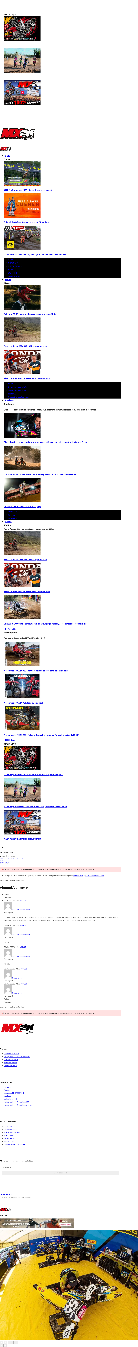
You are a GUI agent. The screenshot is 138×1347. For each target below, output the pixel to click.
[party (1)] (22, 185)
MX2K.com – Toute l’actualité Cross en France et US (11, 858)
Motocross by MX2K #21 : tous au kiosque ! (23, 703)
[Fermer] (1, 1342)
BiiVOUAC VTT (9, 1141)
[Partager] (5, 1342)
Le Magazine (10, 629)
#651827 (23, 947)
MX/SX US (13, 263)
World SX (12, 273)
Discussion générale (4, 862)
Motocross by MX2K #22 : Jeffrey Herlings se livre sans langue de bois (36, 670)
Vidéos (8, 521)
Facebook (7, 1090)
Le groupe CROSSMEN (13, 8)
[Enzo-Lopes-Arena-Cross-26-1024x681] (22, 501)
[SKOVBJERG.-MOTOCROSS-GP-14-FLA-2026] (22, 618)
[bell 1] (22, 309)
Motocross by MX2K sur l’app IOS (16, 1102)
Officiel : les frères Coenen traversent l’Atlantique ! (27, 222)
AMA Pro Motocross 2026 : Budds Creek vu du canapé (28, 190)
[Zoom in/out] (15, 1342)
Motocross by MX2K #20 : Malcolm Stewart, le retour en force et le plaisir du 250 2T (42, 735)
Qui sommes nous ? (11, 1053)
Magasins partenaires (19, 397)
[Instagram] (5, 116)
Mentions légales (10, 1062)
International (14, 276)
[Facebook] (5, 114)
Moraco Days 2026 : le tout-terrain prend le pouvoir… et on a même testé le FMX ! (40, 474)
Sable (11, 269)
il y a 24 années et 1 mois (94, 875)
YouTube (7, 1096)
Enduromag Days (10, 1129)
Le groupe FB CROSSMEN (14, 1093)
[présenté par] (22, 249)
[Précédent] (1, 1345)
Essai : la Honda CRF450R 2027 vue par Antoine (25, 346)
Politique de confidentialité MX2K (17, 1056)
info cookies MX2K (11, 1060)
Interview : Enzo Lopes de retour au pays (22, 506)
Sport (7, 155)
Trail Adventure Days (12, 1132)
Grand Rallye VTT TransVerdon (16, 1144)
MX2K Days (9, 11)
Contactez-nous (10, 1066)
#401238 (23, 900)
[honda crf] (22, 373)
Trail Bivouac (9, 1135)
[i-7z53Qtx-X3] (22, 469)
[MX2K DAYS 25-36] (22, 72)
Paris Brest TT (9, 1138)
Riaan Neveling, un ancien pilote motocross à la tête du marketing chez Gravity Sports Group (45, 442)
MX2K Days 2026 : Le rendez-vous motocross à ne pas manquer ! (28, 45)
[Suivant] (4, 1345)
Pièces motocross (17, 390)
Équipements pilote (17, 387)
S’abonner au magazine (13, 3)
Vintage (12, 393)
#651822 (24, 969)
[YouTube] (5, 119)
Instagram (8, 1087)
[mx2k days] (22, 104)
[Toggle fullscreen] (10, 1342)
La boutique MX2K (12, 6)
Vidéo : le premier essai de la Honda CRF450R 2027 (27, 378)
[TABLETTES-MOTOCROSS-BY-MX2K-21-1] (22, 698)
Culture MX (13, 518)
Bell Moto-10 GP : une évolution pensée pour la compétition (30, 314)
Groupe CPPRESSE (26, 1197)
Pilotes (11, 515)
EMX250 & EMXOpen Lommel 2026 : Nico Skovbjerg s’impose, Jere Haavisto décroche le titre (45, 623)
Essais (11, 383)
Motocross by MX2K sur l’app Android (18, 1105)
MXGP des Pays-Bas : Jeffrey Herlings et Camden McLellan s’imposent (35, 254)
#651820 (23, 925)
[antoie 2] (22, 341)
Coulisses (9, 400)
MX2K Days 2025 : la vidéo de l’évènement (19, 109)
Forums (1, 860)
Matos (8, 279)
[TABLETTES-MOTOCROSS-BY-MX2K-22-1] (22, 665)
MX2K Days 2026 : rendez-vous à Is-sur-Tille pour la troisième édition (30, 77)
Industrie (12, 511)
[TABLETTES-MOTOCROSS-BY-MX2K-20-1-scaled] (22, 730)
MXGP (10, 259)
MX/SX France (15, 266)
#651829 (24, 984)
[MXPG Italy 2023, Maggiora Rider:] (22, 217)
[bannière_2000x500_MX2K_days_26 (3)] (22, 40)
